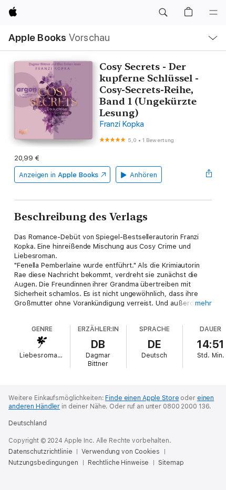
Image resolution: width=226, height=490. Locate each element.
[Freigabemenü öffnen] (209, 174)
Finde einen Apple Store (142, 398)
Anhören (143, 175)
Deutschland (27, 423)
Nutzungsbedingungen (43, 462)
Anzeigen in (59, 175)
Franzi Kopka (121, 124)
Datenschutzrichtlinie (40, 451)
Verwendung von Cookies (120, 451)
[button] (163, 12)
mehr (203, 303)
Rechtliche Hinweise (118, 462)
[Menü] (213, 12)
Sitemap (170, 462)
